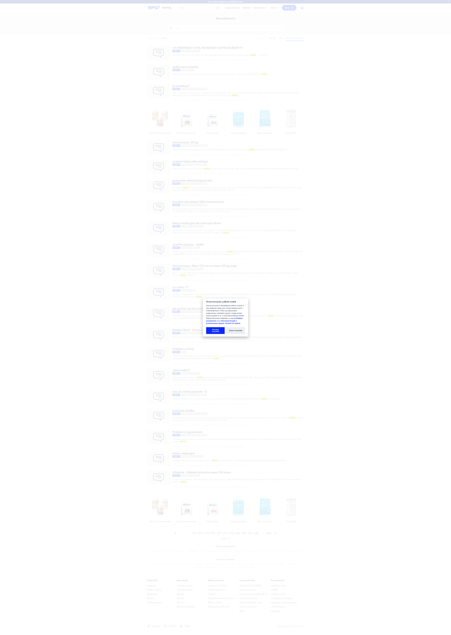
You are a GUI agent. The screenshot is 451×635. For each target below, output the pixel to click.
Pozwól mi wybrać (232, 323)
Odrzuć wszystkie (235, 330)
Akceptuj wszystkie (215, 330)
